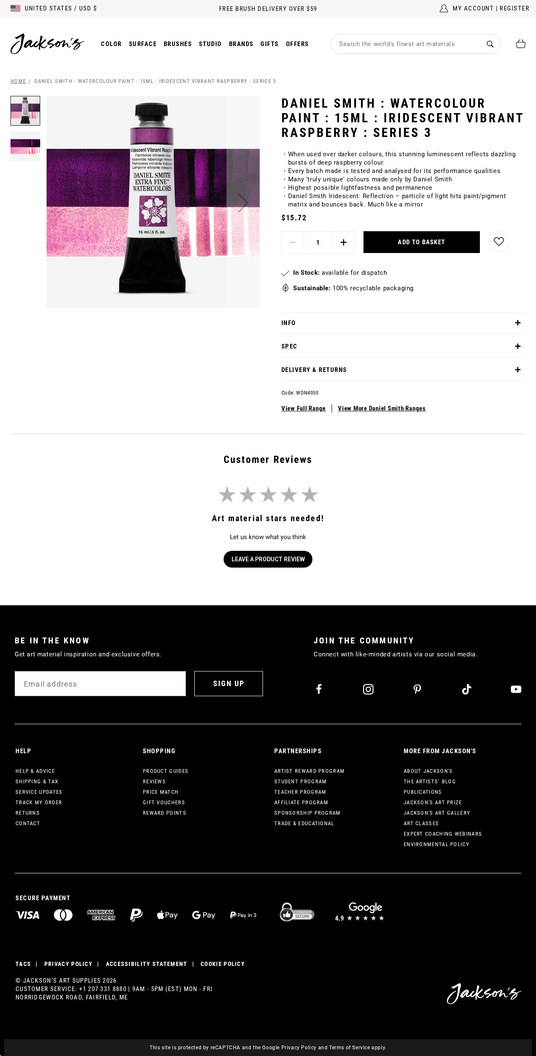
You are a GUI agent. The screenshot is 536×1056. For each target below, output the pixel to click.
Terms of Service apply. (358, 1048)
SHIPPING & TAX (36, 781)
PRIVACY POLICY (68, 963)
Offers (297, 44)
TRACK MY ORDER (38, 802)
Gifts (269, 44)
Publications (423, 792)
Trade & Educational (304, 823)
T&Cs (23, 963)
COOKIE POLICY (223, 963)
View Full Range (303, 408)
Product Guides (165, 771)
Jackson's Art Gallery (437, 813)
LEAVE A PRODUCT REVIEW (268, 559)
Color (111, 44)
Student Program (300, 781)
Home (18, 81)
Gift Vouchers (164, 802)
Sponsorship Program (307, 813)
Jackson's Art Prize (433, 802)
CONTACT (27, 823)
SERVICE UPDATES (39, 792)
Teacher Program (300, 792)
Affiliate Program (301, 802)
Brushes (178, 44)
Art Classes (421, 823)
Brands (241, 44)
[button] (243, 203)
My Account (473, 8)
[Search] (490, 43)
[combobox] (405, 44)
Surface (143, 44)
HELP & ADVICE (35, 771)
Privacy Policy (299, 1048)
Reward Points (164, 813)
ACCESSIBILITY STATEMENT (147, 963)
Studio (210, 44)
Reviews (154, 781)
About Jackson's (428, 771)
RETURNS (27, 813)
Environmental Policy (436, 844)
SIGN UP (229, 683)
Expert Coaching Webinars (443, 834)
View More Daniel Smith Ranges (382, 408)
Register (514, 8)
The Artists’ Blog (430, 781)
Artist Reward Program (309, 771)
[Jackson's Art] (47, 44)
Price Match (160, 792)
